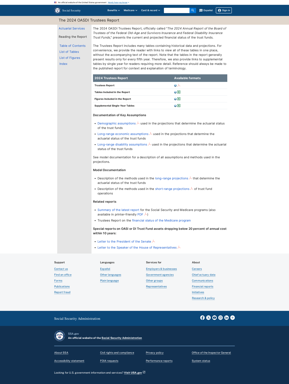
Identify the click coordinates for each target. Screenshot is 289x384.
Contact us (61, 268)
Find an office (62, 274)
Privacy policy (155, 352)
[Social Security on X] (208, 318)
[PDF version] (178, 85)
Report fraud (62, 292)
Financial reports (202, 286)
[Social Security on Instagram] (220, 318)
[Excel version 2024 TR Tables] (178, 92)
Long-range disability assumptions (122, 144)
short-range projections (172, 189)
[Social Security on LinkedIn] (226, 318)
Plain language (109, 280)
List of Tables (69, 52)
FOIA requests (109, 360)
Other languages (110, 274)
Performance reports (159, 360)
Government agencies (160, 274)
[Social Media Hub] (232, 318)
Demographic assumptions (117, 123)
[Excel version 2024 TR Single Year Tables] (178, 105)
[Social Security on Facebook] (202, 318)
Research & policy (203, 298)
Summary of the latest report (118, 210)
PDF (140, 214)
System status (201, 360)
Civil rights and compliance (117, 352)
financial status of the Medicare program (161, 220)
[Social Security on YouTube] (214, 318)
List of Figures (69, 58)
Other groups (154, 280)
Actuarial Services (72, 28)
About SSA (61, 352)
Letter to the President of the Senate (124, 241)
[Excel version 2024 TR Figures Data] (178, 98)
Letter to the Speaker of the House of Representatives (137, 247)
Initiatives (198, 292)
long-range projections (171, 178)
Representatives (156, 286)
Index (63, 64)
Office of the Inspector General (211, 352)
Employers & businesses (161, 268)
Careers (197, 268)
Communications (202, 280)
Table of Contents (72, 46)
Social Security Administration (121, 337)
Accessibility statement (69, 360)
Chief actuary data (204, 274)
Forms (58, 280)
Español (105, 268)
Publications (62, 286)
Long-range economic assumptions (123, 134)
